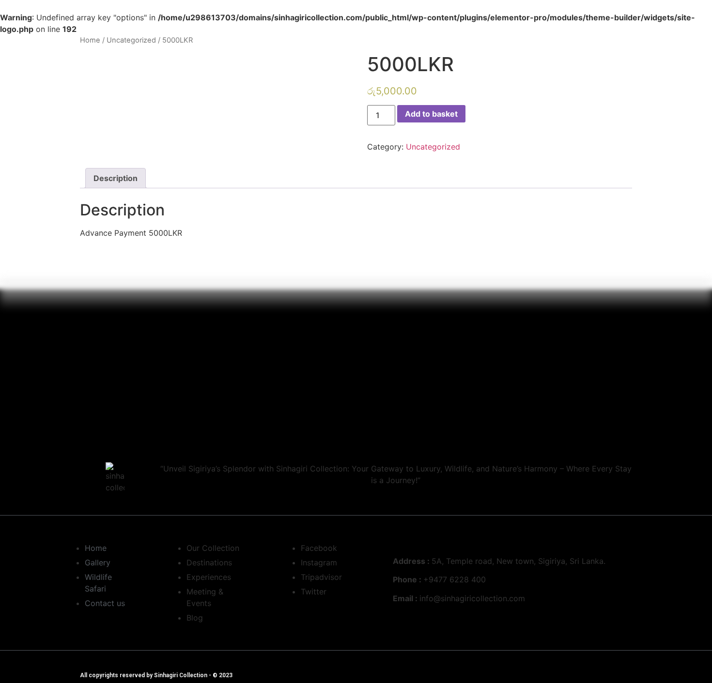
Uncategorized (131, 40)
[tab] (115, 178)
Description (115, 178)
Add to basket (431, 114)
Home (90, 40)
